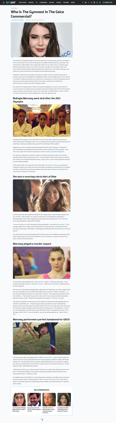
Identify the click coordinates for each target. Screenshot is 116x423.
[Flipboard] (94, 2)
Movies (31, 2)
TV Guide (40, 284)
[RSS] (100, 2)
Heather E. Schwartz (18, 20)
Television (14, 8)
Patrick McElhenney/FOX (64, 277)
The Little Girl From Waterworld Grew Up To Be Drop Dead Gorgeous (48, 410)
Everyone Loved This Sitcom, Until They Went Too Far (34, 409)
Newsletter (108, 2)
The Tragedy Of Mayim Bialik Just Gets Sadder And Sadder (19, 409)
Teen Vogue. (61, 224)
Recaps (51, 2)
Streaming (43, 2)
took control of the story (52, 165)
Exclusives (23, 2)
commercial (47, 357)
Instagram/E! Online (65, 135)
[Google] (97, 2)
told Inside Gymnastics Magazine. (54, 152)
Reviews (66, 2)
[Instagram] (91, 2)
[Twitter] (88, 2)
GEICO (15, 63)
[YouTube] (86, 2)
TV (36, 2)
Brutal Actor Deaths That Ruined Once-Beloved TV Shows (63, 409)
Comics (58, 2)
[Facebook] (83, 2)
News (73, 2)
